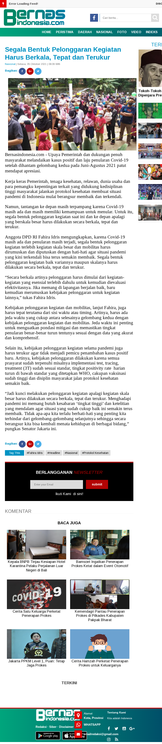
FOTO (122, 32)
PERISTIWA (64, 32)
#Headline (53, 452)
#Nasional (71, 452)
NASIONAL (104, 32)
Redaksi (41, 726)
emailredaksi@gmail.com (101, 734)
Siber (53, 726)
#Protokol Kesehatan (95, 452)
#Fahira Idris (35, 452)
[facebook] (94, 18)
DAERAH (85, 32)
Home (46, 32)
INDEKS (152, 32)
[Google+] (30, 71)
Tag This (14, 452)
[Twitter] (38, 71)
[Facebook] (22, 71)
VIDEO (136, 32)
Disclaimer (66, 726)
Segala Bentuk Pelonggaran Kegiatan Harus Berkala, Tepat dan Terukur (63, 53)
